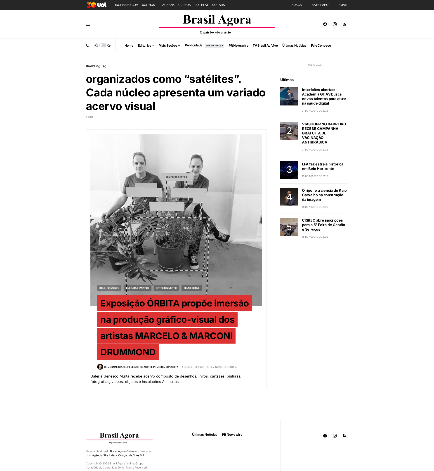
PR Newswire (232, 434)
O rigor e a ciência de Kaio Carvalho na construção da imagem (324, 195)
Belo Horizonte (109, 288)
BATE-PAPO (320, 5)
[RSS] (344, 24)
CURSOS (184, 5)
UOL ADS (218, 5)
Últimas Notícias (204, 434)
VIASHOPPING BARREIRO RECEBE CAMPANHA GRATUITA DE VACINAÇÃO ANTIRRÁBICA (324, 133)
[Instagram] (334, 24)
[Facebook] (325, 24)
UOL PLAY (201, 5)
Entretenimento (166, 288)
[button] (88, 24)
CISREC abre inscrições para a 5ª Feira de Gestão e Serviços (323, 225)
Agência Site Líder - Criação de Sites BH (118, 455)
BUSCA (297, 5)
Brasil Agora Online (122, 451)
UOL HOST (149, 5)
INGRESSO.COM (126, 5)
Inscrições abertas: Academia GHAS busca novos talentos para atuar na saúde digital (324, 96)
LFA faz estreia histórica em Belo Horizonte (322, 166)
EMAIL (342, 5)
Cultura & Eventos (137, 288)
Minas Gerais (192, 288)
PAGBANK (167, 5)
